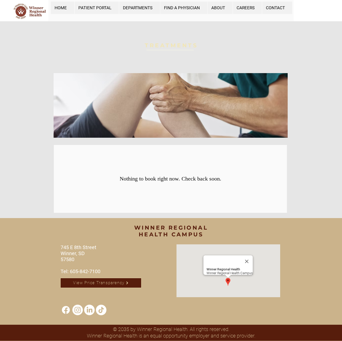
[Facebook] (66, 310)
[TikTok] (101, 310)
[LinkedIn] (89, 310)
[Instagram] (77, 310)
